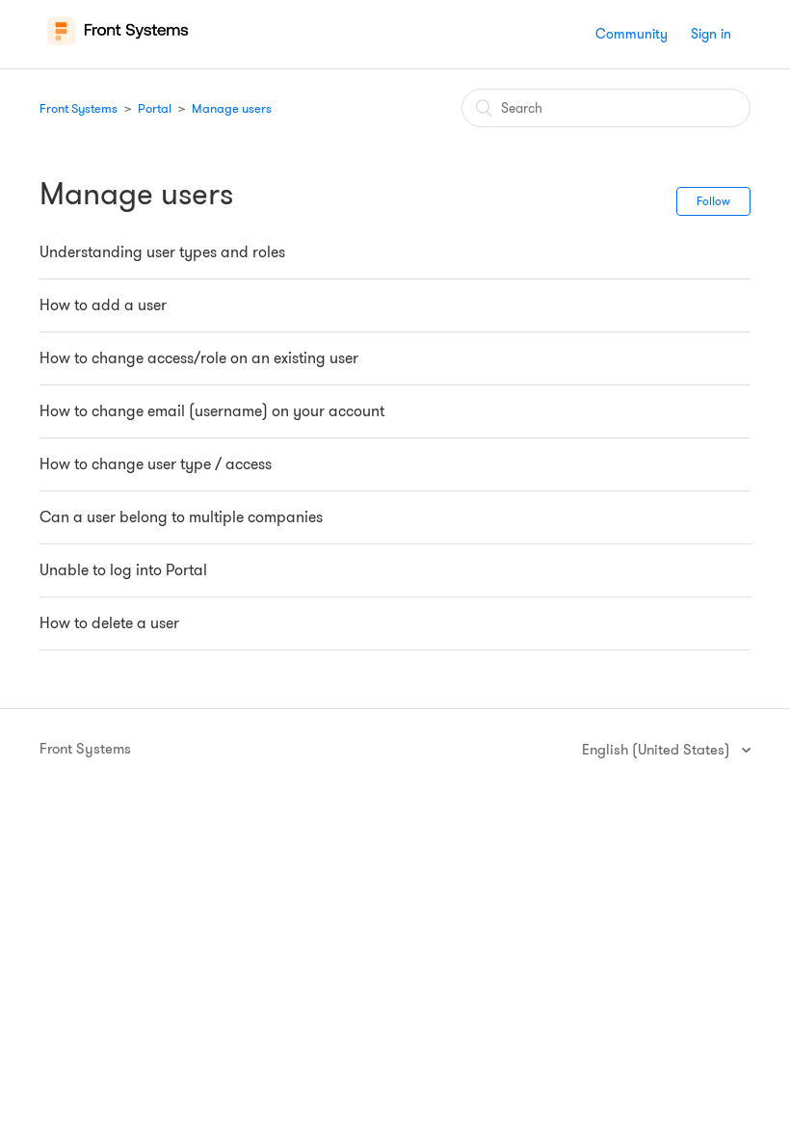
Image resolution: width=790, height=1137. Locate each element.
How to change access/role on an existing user (199, 358)
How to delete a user (109, 623)
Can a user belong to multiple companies (181, 517)
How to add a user (103, 305)
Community (631, 33)
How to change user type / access (156, 464)
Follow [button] (713, 201)
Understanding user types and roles (162, 252)
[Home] (118, 44)
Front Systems (79, 108)
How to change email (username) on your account (212, 411)
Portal (154, 108)
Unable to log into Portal (123, 570)
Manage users (232, 108)
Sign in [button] (711, 33)
